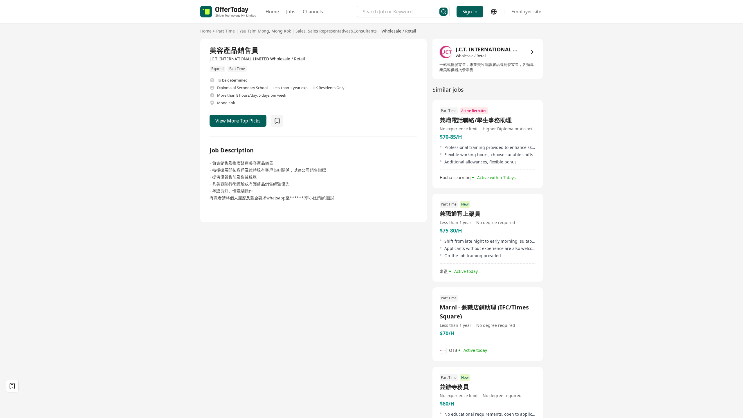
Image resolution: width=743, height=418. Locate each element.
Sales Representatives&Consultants (342, 31)
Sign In (469, 11)
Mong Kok (281, 31)
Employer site (526, 11)
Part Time (225, 31)
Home (272, 11)
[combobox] (401, 11)
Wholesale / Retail (398, 31)
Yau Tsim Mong (254, 31)
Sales (300, 31)
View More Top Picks (238, 121)
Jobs (290, 11)
